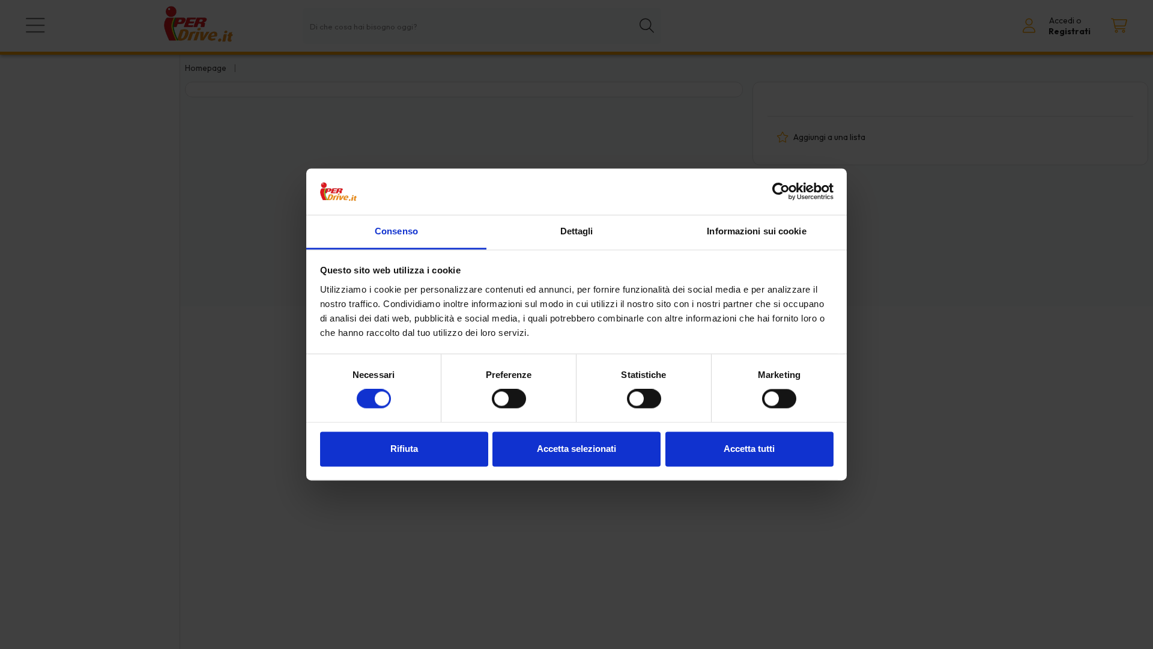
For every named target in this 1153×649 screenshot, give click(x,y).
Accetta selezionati (576, 448)
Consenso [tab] (396, 231)
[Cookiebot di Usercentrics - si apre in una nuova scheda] (781, 192)
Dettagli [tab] (576, 231)
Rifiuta (404, 448)
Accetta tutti (749, 448)
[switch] (509, 399)
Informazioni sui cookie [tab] (756, 231)
